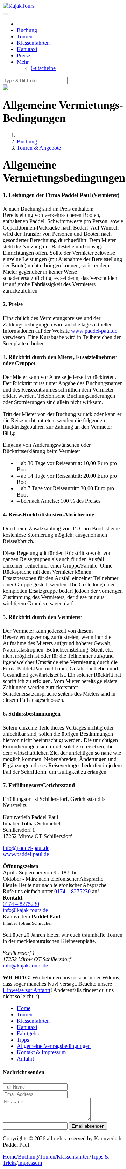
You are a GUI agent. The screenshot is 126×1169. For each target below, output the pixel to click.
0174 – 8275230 (72, 891)
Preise (23, 55)
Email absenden (88, 1126)
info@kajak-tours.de (25, 910)
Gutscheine (43, 68)
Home (23, 1008)
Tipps (23, 1040)
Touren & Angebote (39, 148)
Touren (25, 37)
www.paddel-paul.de (94, 331)
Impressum (30, 1163)
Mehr (23, 62)
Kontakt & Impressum (41, 1052)
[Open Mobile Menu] (5, 14)
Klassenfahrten (33, 43)
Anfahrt (25, 1059)
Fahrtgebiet (29, 1033)
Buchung (27, 30)
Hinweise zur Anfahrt (26, 990)
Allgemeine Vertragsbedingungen (54, 1046)
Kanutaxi (27, 49)
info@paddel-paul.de (26, 848)
